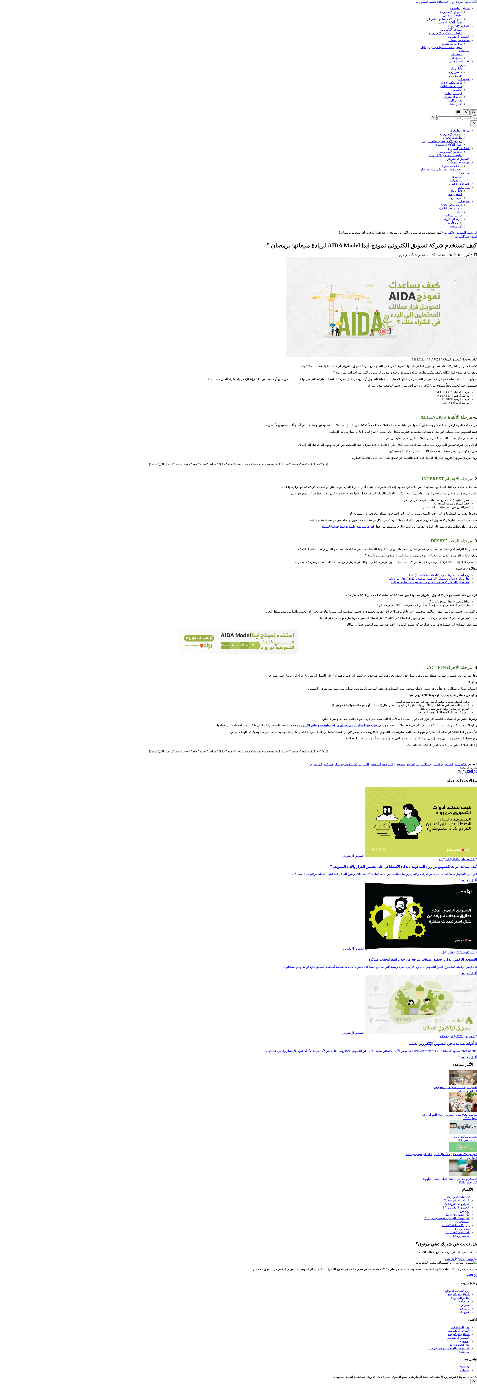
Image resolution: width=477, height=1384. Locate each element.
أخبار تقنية (456, 103)
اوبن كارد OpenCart (456, 1225)
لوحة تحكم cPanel (451, 82)
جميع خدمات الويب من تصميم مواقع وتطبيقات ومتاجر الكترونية (338, 725)
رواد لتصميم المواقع (457, 1290)
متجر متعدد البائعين (450, 86)
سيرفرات (456, 57)
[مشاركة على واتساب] (464, 772)
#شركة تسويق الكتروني (342, 764)
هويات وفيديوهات (459, 40)
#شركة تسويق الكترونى (372, 764)
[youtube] (471, 1275)
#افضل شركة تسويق (454, 764)
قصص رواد (455, 72)
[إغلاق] (433, 117)
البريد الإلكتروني (452, 96)
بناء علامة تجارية (452, 43)
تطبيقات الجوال (452, 15)
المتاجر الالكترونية (451, 29)
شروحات (464, 79)
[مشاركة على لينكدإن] (468, 772)
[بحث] (473, 112)
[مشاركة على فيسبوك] (471, 772)
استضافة (464, 50)
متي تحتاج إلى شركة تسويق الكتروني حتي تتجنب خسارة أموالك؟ (430, 582)
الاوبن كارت (455, 100)
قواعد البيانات (453, 93)
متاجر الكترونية (460, 1297)
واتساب (450, 1259)
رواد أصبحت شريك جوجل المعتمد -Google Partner (439, 575)
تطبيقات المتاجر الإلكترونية (445, 33)
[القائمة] (458, 112)
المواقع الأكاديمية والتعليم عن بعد (442, 18)
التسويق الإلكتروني (458, 36)
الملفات (457, 89)
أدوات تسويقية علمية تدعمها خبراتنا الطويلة (348, 526)
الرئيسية (472, 232)
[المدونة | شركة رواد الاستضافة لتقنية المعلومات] (446, 1)
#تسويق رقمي (396, 764)
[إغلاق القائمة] (473, 123)
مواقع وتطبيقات (460, 8)
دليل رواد (464, 65)
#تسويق (410, 764)
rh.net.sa (465, 1366)
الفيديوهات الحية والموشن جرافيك (441, 47)
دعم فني (464, 1308)
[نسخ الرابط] (459, 772)
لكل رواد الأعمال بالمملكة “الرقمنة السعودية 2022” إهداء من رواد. (429, 578)
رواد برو (463, 1211)
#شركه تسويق (319, 764)
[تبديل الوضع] (466, 112)
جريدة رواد (455, 75)
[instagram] (468, 1275)
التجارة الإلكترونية (459, 26)
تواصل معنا (466, 1259)
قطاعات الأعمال (459, 61)
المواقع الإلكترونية (451, 11)
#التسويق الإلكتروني (428, 764)
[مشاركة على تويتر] (475, 772)
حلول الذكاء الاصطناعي (447, 22)
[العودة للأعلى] (473, 1381)
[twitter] (475, 1275)
